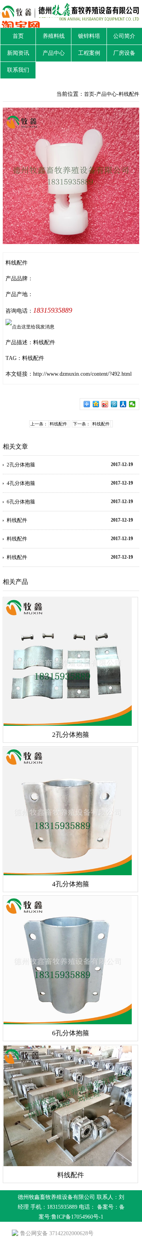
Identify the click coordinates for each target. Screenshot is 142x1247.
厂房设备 (124, 53)
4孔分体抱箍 (21, 483)
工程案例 (89, 53)
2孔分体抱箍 (21, 465)
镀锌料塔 (89, 36)
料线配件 (129, 94)
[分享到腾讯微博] (114, 404)
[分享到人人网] (123, 404)
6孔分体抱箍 (21, 502)
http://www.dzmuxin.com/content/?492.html (82, 374)
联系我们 (18, 70)
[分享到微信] (132, 404)
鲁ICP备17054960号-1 (77, 1217)
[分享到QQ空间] (96, 404)
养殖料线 (54, 36)
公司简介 (124, 36)
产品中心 (54, 53)
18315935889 (52, 310)
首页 (18, 36)
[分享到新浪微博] (105, 404)
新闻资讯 (18, 53)
